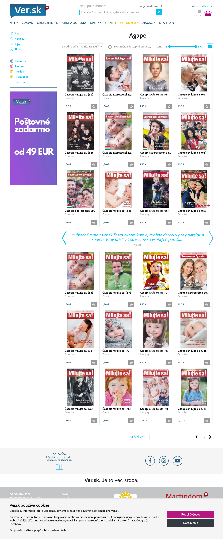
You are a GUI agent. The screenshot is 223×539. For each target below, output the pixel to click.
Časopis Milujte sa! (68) (79, 94)
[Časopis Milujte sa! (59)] (156, 72)
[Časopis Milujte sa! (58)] (81, 270)
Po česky (20, 82)
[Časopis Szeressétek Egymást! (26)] (118, 72)
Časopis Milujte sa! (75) (79, 408)
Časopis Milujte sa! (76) (116, 408)
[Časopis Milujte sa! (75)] (81, 386)
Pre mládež (21, 76)
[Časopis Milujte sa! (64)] (118, 188)
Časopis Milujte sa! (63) (192, 152)
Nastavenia (190, 523)
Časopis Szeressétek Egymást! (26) (118, 94)
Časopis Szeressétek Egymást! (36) (194, 292)
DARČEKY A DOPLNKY (71, 23)
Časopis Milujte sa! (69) (116, 292)
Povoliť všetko (190, 514)
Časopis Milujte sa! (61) (192, 94)
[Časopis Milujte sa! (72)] (118, 328)
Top (17, 33)
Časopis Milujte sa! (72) (116, 350)
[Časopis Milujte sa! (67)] (194, 188)
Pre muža (20, 61)
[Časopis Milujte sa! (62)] (81, 130)
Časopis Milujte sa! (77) (154, 408)
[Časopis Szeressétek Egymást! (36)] (194, 270)
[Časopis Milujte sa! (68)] (81, 72)
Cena (159, 46)
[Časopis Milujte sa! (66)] (156, 188)
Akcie (18, 49)
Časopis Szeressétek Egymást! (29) (118, 152)
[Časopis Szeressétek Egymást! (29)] (118, 130)
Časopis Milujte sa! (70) (154, 292)
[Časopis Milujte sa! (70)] (156, 270)
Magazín (149, 23)
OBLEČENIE (45, 23)
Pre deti (19, 71)
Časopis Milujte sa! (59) (154, 94)
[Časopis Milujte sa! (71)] (81, 328)
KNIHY (14, 23)
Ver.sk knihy (129, 23)
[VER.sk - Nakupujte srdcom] (33, 11)
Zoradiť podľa (70, 46)
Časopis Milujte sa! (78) (192, 408)
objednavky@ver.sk (151, 6)
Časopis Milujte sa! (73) (154, 350)
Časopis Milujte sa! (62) (79, 152)
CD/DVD (27, 23)
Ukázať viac (137, 436)
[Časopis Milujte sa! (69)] (118, 270)
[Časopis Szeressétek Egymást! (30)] (156, 130)
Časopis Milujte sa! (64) (116, 210)
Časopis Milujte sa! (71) (78, 350)
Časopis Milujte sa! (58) (79, 292)
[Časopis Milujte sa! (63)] (194, 130)
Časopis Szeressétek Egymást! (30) (156, 152)
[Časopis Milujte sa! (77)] (156, 386)
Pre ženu (20, 66)
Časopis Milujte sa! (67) (192, 210)
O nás (65, 494)
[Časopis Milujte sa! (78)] (194, 386)
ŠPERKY (95, 23)
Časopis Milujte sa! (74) (192, 350)
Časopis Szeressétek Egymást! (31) (81, 210)
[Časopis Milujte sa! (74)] (194, 328)
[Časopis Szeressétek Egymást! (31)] (81, 188)
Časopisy (69, 98)
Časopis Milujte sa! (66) (154, 210)
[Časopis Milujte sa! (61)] (194, 72)
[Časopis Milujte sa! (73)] (156, 328)
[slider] (169, 46)
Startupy (166, 23)
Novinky (19, 38)
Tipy (17, 44)
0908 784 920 (20, 494)
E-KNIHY (110, 23)
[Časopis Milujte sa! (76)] (118, 386)
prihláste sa (206, 6)
